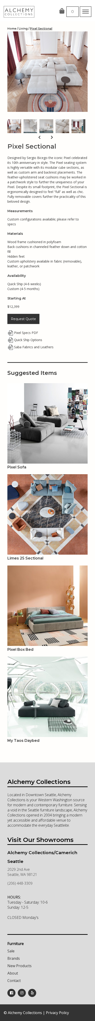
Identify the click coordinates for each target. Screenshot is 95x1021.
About (12, 973)
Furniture (15, 943)
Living (23, 28)
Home (11, 28)
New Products (19, 965)
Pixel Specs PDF (26, 332)
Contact (14, 980)
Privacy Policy (57, 1012)
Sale (11, 951)
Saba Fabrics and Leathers (33, 347)
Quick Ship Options (28, 340)
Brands (13, 958)
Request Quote (23, 319)
